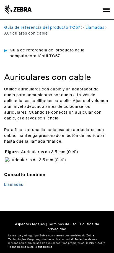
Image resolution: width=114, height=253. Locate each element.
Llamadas (95, 28)
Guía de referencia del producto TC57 (42, 28)
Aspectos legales (30, 224)
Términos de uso (62, 224)
